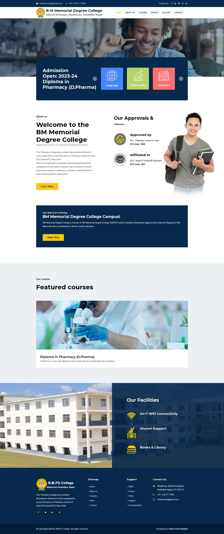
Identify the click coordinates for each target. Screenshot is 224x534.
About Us (130, 12)
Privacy (132, 491)
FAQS (131, 486)
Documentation (135, 505)
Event (92, 500)
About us (93, 491)
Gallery (166, 12)
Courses (143, 12)
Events (154, 12)
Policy (131, 496)
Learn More (47, 186)
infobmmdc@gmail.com (51, 3)
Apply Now (53, 237)
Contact (178, 12)
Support (132, 500)
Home (118, 12)
